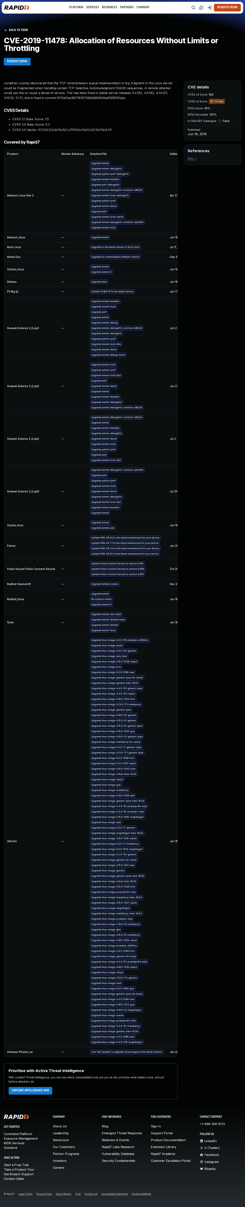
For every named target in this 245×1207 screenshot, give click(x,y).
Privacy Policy (44, 1193)
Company (143, 7)
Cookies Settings (141, 1193)
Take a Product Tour (19, 1169)
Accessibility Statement (114, 1193)
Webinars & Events (115, 1140)
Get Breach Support (18, 1174)
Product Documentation (168, 1140)
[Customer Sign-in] (209, 7)
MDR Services (14, 1143)
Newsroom (61, 1140)
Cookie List (91, 1193)
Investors (59, 1161)
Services (92, 7)
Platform (76, 7)
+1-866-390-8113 (212, 1124)
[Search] (193, 7)
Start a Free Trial (16, 1165)
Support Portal (162, 1133)
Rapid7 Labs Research (118, 1147)
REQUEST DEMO (17, 61)
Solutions (10, 1148)
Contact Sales (14, 1179)
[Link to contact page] (201, 7)
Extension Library (163, 1147)
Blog (105, 1126)
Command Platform (18, 1134)
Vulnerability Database (118, 1154)
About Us (60, 1126)
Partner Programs (66, 1154)
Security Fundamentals (118, 1161)
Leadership (61, 1133)
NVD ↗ (192, 158)
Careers (58, 1167)
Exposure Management (21, 1138)
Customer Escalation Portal (170, 1161)
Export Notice (63, 1193)
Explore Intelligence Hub (30, 1090)
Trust (78, 1193)
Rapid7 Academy (163, 1154)
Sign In (156, 1126)
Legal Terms (25, 1193)
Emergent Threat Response (122, 1133)
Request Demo (227, 7)
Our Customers (64, 1147)
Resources (109, 7)
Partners (127, 7)
